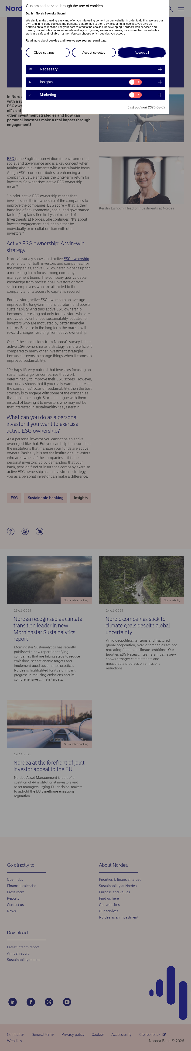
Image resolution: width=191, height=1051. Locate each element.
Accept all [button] (142, 52)
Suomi (61, 13)
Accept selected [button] (94, 52)
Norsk (40, 13)
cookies (54, 40)
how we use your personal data (85, 40)
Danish (30, 13)
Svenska (50, 13)
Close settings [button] (44, 52)
